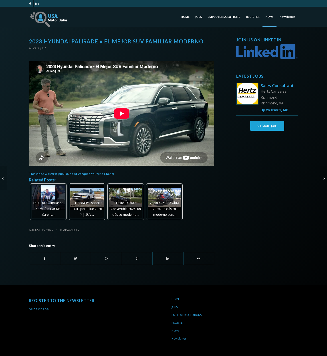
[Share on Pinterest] (137, 258)
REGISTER (178, 323)
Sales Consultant (277, 85)
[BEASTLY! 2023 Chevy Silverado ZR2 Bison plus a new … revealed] (3, 178)
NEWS (176, 331)
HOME (176, 299)
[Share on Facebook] (44, 258)
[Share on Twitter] (75, 258)
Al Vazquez (37, 48)
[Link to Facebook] (30, 3)
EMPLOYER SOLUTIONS (187, 315)
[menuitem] (185, 16)
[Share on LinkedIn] (168, 258)
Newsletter (179, 338)
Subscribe (39, 309)
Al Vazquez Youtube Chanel (94, 174)
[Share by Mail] (199, 258)
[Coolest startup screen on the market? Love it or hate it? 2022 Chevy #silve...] (323, 178)
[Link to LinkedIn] (37, 3)
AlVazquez (71, 230)
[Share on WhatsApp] (106, 258)
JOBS (175, 307)
